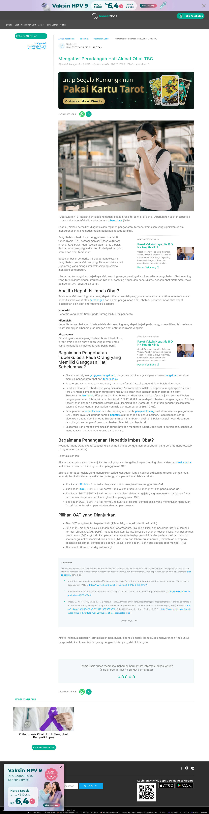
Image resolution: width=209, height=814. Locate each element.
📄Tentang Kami (34, 812)
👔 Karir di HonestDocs (110, 812)
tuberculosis (115, 220)
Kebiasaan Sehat (102, 38)
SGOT (82, 488)
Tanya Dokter (52, 25)
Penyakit (8, 25)
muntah (187, 462)
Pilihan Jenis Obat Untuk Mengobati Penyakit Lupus (44, 736)
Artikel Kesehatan (66, 38)
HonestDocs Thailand (180, 812)
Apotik (41, 25)
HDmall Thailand (200, 812)
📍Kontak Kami (49, 812)
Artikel (63, 25)
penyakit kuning (144, 411)
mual (179, 462)
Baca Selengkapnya (43, 747)
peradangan (97, 300)
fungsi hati (171, 375)
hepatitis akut (92, 411)
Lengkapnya (126, 620)
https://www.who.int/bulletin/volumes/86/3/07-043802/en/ (118, 585)
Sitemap (162, 812)
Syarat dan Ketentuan (89, 812)
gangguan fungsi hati (102, 375)
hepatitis (115, 414)
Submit (90, 786)
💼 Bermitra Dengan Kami (67, 812)
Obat (17, 25)
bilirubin (83, 484)
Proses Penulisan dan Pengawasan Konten (139, 812)
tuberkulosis (110, 378)
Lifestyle (84, 38)
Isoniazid (87, 395)
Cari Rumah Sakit (28, 25)
